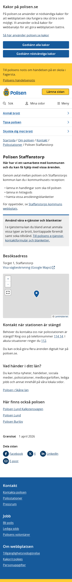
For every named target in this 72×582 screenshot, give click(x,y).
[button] (37, 294)
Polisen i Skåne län (16, 390)
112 (43, 341)
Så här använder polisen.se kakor (26, 35)
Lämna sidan (55, 92)
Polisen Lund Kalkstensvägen (23, 409)
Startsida (9, 140)
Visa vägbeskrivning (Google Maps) (27, 267)
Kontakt (42, 140)
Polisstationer (12, 145)
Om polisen (26, 140)
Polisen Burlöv (13, 422)
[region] (36, 296)
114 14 (58, 336)
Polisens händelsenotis (19, 80)
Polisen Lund (12, 415)
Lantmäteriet (61, 316)
